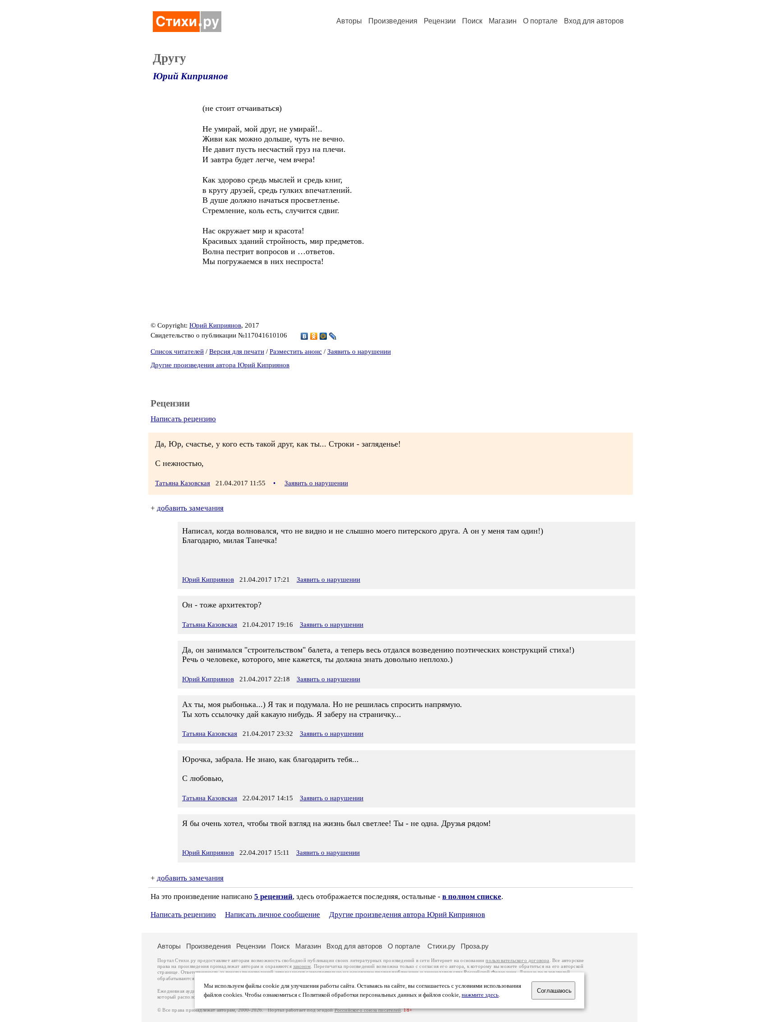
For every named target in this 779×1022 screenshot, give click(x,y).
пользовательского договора (517, 960)
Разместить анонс (296, 351)
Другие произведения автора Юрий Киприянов (220, 365)
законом (302, 966)
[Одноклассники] (314, 336)
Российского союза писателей (368, 1010)
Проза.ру (475, 946)
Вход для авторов (594, 21)
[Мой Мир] (323, 336)
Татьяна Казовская (182, 483)
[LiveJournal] (333, 336)
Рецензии (440, 21)
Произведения (392, 21)
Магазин (503, 21)
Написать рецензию (183, 419)
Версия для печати (236, 351)
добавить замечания (190, 508)
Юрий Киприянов (190, 76)
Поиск (472, 21)
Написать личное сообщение (272, 914)
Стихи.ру (441, 946)
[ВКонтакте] (304, 336)
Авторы (349, 21)
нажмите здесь (480, 995)
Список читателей (177, 351)
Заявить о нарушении (359, 351)
